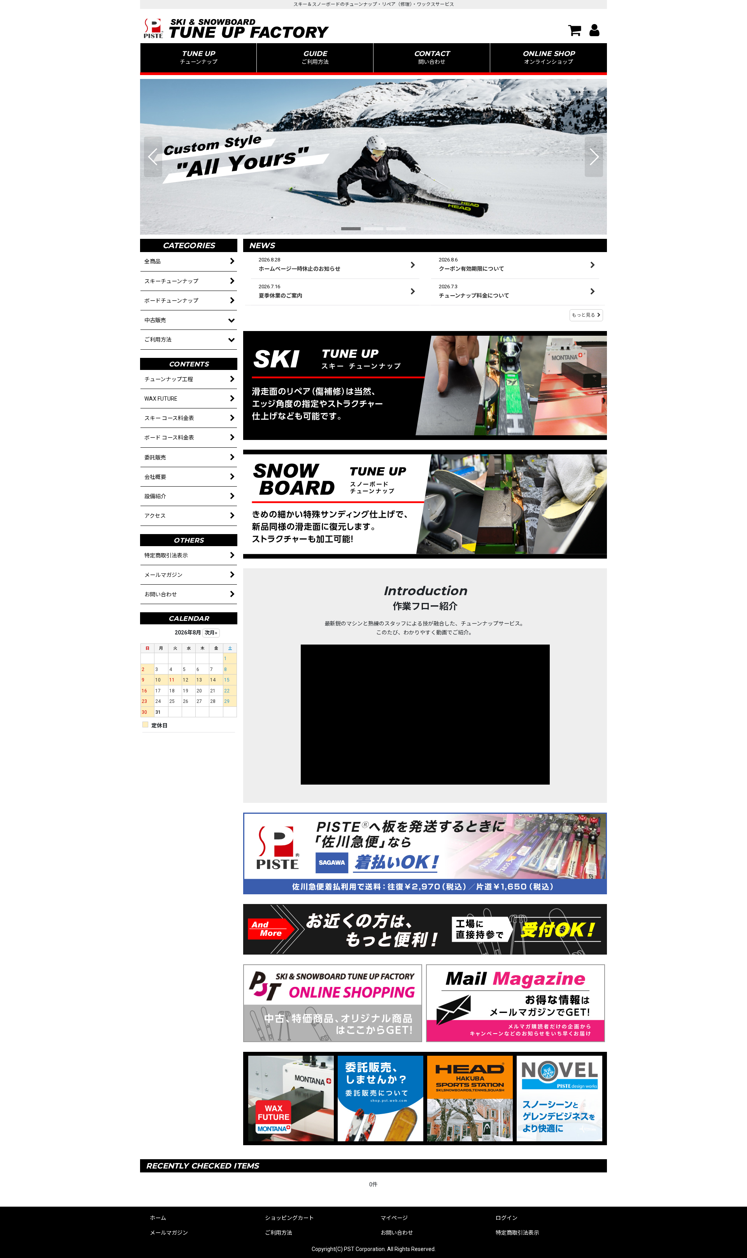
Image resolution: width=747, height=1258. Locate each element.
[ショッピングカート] (572, 30)
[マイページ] (592, 30)
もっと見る (583, 315)
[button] (315, 57)
